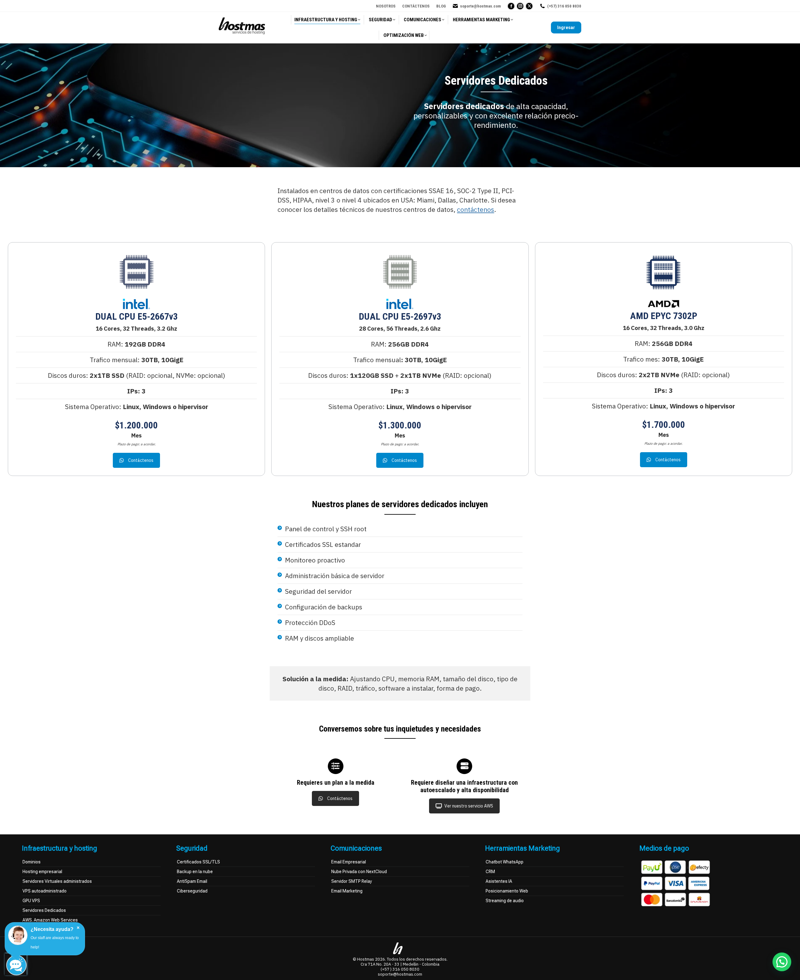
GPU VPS (31, 900)
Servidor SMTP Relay (351, 881)
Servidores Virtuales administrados (57, 881)
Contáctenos (140, 460)
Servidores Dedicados (44, 910)
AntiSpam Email (192, 881)
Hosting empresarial (42, 871)
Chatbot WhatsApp (504, 861)
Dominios (31, 861)
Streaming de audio (505, 900)
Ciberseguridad (192, 890)
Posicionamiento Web (507, 890)
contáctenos (475, 209)
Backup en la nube (195, 871)
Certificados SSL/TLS (198, 861)
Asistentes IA (499, 881)
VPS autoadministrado (44, 890)
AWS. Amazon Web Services (50, 920)
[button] (781, 961)
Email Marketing (346, 890)
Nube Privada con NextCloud (359, 871)
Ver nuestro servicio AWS (468, 806)
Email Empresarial (348, 861)
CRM (490, 871)
